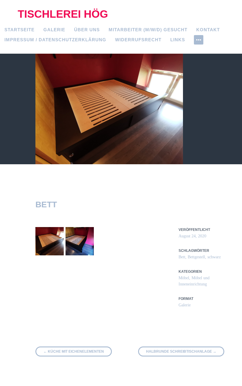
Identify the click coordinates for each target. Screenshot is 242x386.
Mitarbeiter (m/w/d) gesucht (148, 29)
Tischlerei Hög (63, 14)
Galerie (54, 29)
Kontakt (208, 29)
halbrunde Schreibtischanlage (181, 351)
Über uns (87, 29)
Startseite (19, 29)
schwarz (214, 257)
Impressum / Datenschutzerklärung (55, 39)
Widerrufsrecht (138, 39)
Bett (182, 257)
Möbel (184, 278)
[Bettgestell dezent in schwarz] (49, 241)
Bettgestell (196, 257)
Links (177, 39)
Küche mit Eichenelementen (73, 351)
